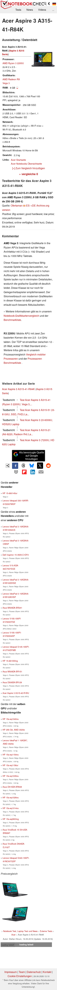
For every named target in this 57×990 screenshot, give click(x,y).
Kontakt (47, 972)
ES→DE (31, 205)
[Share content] (8, 466)
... (53, 9)
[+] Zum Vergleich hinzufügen (28, 168)
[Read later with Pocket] (16, 472)
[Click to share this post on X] (40, 465)
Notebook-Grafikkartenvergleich (21, 316)
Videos (42, 9)
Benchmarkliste (12, 320)
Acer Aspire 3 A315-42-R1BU (16, 692)
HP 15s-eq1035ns (11, 775)
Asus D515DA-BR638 (12, 786)
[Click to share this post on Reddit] (48, 465)
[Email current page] (41, 472)
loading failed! (7, 944)
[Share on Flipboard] (24, 472)
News (29, 9)
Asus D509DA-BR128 (12, 682)
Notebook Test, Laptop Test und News (20, 931)
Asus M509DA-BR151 (12, 671)
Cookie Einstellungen (20, 976)
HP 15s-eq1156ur (10, 765)
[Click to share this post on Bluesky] (32, 466)
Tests (18, 9)
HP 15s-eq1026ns (11, 797)
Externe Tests (46, 931)
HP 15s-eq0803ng (11, 818)
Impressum (10, 972)
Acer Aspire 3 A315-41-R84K (18, 389)
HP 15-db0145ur (10, 493)
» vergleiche (28, 174)
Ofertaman (16, 205)
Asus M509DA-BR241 (12, 607)
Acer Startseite (18, 159)
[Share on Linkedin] (33, 472)
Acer (13, 934)
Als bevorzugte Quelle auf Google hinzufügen (31, 456)
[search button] (45, 3)
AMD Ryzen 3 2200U (13, 63)
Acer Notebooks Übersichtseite (26, 163)
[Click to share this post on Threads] (23, 466)
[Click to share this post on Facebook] (15, 466)
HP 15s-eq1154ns (11, 754)
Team (22, 972)
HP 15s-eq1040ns (11, 718)
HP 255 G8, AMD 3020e (14, 729)
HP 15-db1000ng (10, 660)
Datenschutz (34, 972)
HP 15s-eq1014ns (11, 808)
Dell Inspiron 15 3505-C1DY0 (16, 554)
